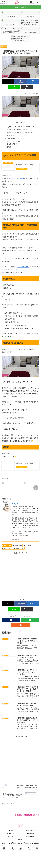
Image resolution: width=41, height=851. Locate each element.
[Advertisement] (20, 575)
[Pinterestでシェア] (16, 643)
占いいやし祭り (23, 266)
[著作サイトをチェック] (13, 539)
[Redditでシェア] (25, 638)
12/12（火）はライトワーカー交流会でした (20, 127)
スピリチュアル (8, 548)
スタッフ (15, 504)
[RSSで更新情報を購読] (19, 539)
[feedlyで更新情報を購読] (16, 539)
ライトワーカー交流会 (16, 178)
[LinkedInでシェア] (25, 643)
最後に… (10, 147)
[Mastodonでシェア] (16, 632)
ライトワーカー (20, 548)
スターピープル (29, 545)
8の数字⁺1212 (11, 135)
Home (11, 831)
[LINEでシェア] (6, 643)
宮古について (30, 831)
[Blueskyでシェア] (25, 632)
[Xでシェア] (6, 632)
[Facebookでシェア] (6, 638)
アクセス (20, 840)
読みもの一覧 (30, 837)
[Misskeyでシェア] (34, 632)
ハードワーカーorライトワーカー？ (20, 141)
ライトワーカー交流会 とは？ (18, 129)
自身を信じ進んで (14, 144)
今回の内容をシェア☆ (14, 138)
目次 (17, 122)
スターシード (18, 545)
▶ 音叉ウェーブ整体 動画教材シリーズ (27, 815)
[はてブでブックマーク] (34, 638)
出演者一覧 (10, 834)
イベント (10, 837)
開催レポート (7, 545)
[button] (27, 87)
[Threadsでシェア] (16, 638)
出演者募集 (30, 834)
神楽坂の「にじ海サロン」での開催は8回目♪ (21, 132)
